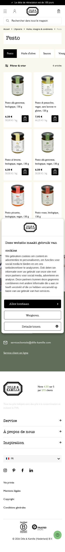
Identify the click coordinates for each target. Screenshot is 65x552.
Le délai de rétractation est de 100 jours (34, 2)
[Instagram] (5, 470)
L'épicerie (18, 29)
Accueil (6, 29)
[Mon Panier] (59, 11)
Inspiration (13, 443)
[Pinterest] (14, 470)
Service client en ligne (15, 352)
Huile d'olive (28, 53)
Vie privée (8, 482)
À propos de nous (19, 432)
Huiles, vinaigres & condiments (39, 29)
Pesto (10, 53)
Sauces (47, 53)
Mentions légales (12, 491)
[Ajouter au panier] (25, 118)
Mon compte (15, 11)
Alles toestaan (19, 303)
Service (10, 420)
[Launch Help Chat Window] (58, 535)
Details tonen (31, 326)
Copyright (8, 499)
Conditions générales (14, 507)
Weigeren (32, 315)
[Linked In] (31, 470)
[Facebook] (22, 470)
